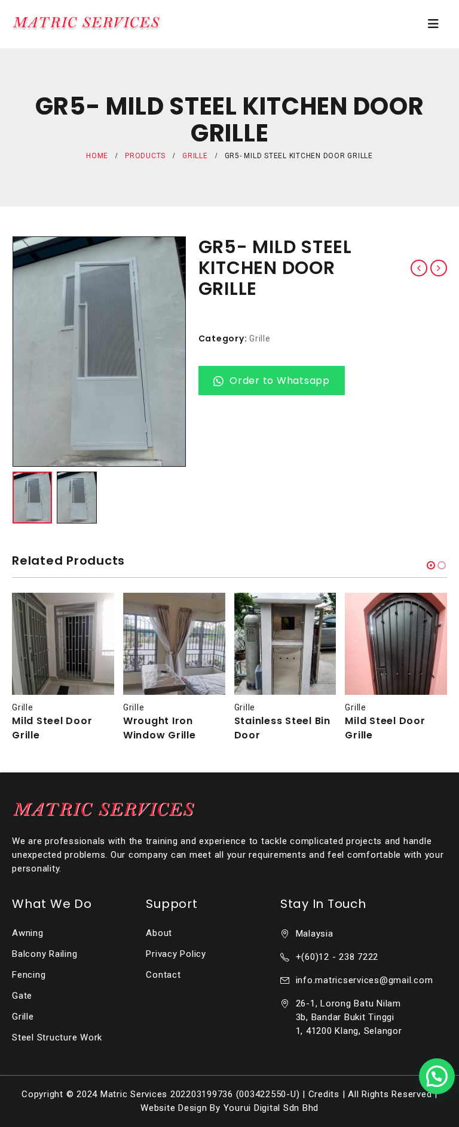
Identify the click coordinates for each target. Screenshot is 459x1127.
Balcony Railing (44, 954)
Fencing (28, 974)
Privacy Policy (176, 954)
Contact (163, 974)
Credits (323, 1094)
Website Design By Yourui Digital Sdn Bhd (229, 1108)
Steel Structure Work (57, 1037)
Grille (260, 338)
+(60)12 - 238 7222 (337, 957)
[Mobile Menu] (433, 24)
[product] (63, 644)
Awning (28, 933)
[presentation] (27, 352)
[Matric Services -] (86, 23)
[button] (431, 565)
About (159, 933)
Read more (94, 612)
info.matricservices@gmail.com (364, 980)
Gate (22, 995)
